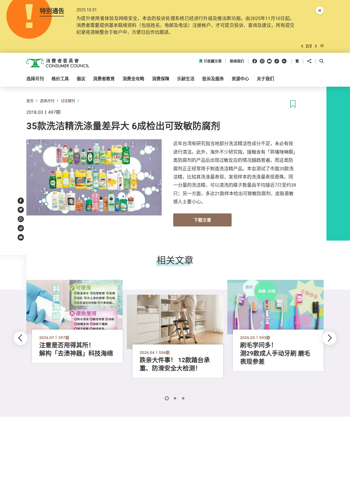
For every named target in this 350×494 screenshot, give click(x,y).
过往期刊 (68, 100)
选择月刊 (47, 100)
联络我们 (237, 61)
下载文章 (202, 220)
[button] (302, 46)
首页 (30, 100)
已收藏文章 (213, 61)
